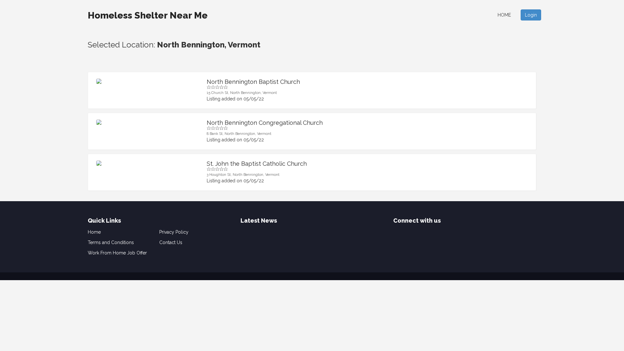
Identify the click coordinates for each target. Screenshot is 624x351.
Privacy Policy (173, 232)
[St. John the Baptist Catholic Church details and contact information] (146, 163)
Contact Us (170, 242)
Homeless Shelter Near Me (148, 15)
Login (531, 15)
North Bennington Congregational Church (265, 122)
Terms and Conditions (111, 242)
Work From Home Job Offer (117, 252)
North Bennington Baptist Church (253, 81)
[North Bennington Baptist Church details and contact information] (146, 81)
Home (504, 15)
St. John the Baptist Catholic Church (257, 163)
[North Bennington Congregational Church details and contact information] (146, 122)
